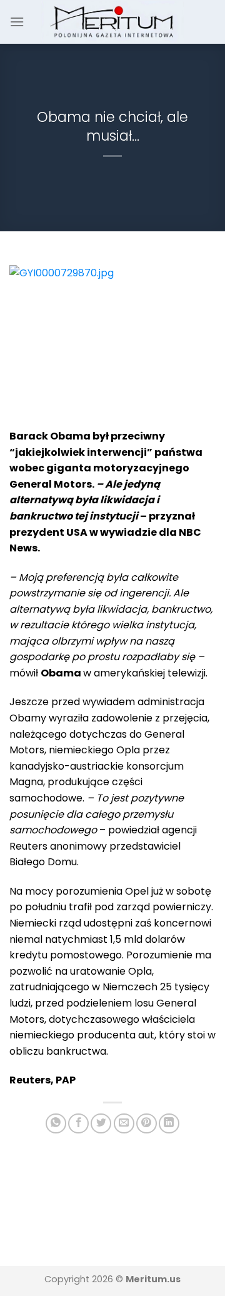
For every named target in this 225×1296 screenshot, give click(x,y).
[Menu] (16, 21)
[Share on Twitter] (101, 1123)
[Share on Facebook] (78, 1123)
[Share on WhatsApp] (56, 1123)
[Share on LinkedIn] (169, 1123)
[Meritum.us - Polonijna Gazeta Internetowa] (112, 22)
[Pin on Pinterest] (146, 1123)
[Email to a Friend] (124, 1123)
